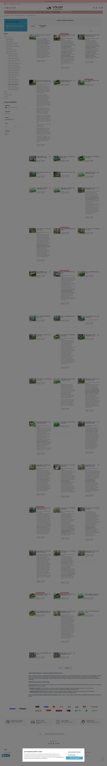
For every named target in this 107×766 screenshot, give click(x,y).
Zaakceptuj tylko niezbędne (74, 752)
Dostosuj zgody (71, 755)
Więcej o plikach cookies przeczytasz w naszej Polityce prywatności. (44, 758)
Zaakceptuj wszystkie (74, 758)
